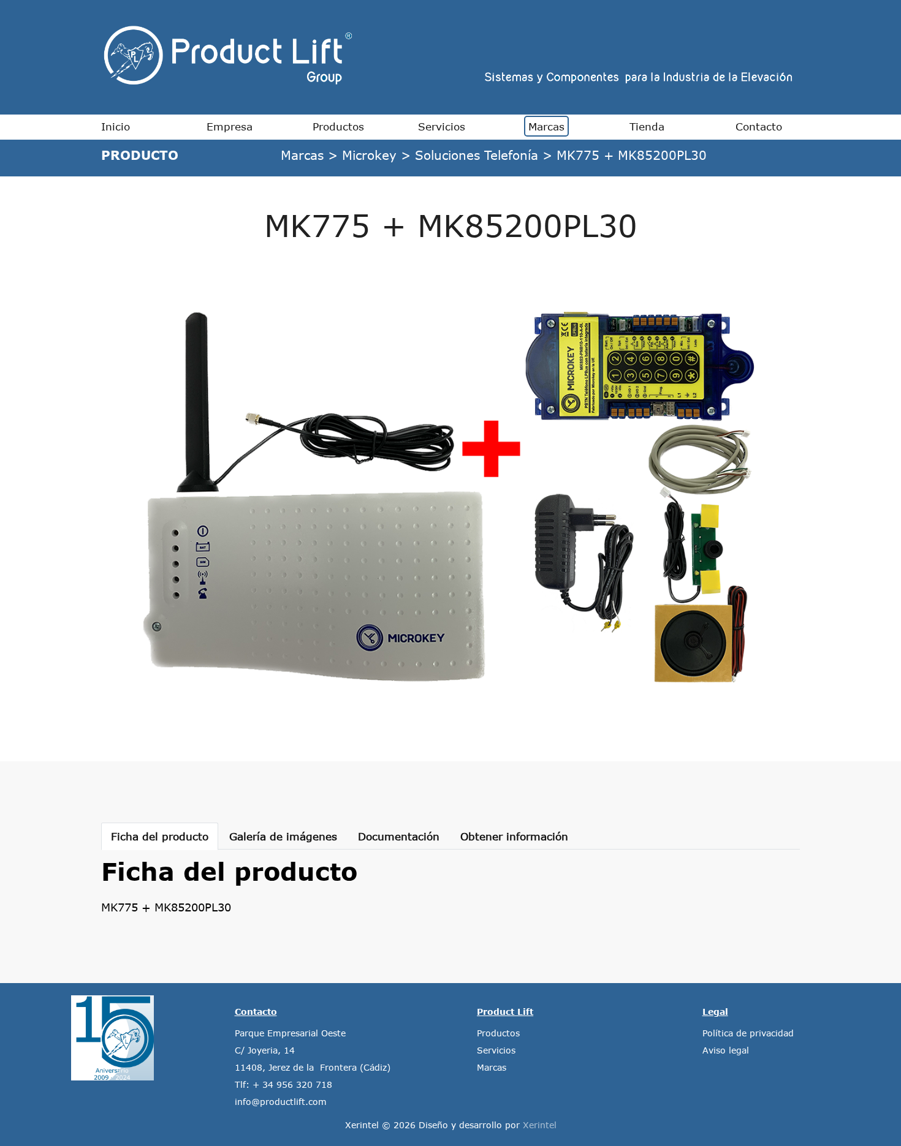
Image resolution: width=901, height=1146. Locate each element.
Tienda (646, 126)
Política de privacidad (748, 1033)
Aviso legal (725, 1050)
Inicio (115, 126)
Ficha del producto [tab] (159, 836)
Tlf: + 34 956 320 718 (283, 1084)
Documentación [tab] (398, 836)
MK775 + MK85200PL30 (632, 154)
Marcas (546, 126)
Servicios (441, 126)
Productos (338, 126)
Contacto (759, 126)
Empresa (230, 126)
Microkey (369, 154)
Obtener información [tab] (514, 836)
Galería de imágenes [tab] (283, 836)
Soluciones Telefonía (476, 154)
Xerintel (540, 1125)
